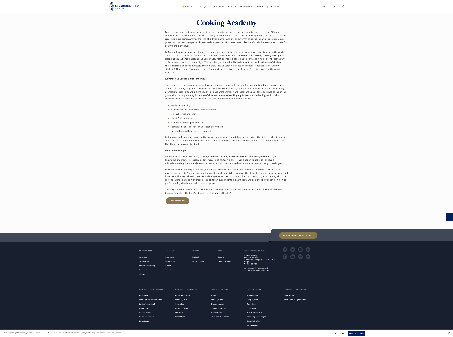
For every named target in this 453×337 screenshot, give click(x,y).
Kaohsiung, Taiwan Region (256, 317)
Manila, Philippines (253, 325)
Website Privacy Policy (147, 265)
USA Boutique (196, 257)
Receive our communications (298, 235)
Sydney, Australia (217, 312)
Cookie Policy (144, 270)
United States (180, 317)
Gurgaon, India (252, 300)
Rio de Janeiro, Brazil (182, 295)
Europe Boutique (198, 261)
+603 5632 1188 (251, 264)
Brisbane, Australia (217, 304)
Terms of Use (144, 261)
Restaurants (169, 257)
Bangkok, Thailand (253, 321)
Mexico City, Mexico (182, 308)
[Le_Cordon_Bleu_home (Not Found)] (124, 6)
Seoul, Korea (251, 308)
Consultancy (169, 270)
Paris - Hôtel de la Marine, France (150, 300)
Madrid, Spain (144, 308)
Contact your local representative (295, 300)
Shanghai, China (253, 295)
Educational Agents (225, 261)
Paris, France (143, 295)
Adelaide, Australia (217, 300)
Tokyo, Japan (251, 304)
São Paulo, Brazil (181, 300)
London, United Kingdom (148, 304)
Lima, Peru (179, 312)
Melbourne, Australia (218, 308)
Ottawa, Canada (180, 304)
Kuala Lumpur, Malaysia (255, 312)
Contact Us (143, 257)
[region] (226, 333)
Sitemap (142, 274)
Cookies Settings (338, 333)
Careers (168, 265)
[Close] (449, 332)
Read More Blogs (177, 200)
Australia (214, 295)
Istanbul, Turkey (145, 312)
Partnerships (170, 261)
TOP (449, 218)
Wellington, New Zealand (220, 317)
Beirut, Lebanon (145, 321)
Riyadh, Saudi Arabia (146, 317)
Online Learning (288, 295)
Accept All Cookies (356, 333)
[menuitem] (324, 6)
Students (221, 257)
